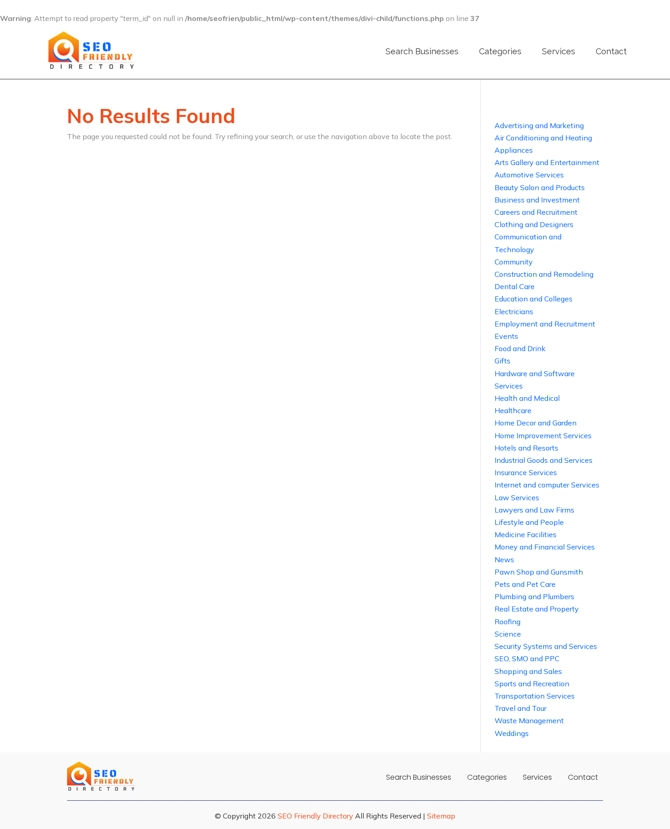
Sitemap (441, 815)
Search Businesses (422, 51)
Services (558, 51)
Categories (500, 51)
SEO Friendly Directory (315, 815)
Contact (611, 51)
